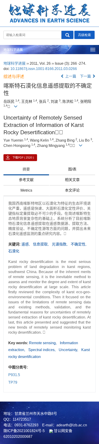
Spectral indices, (42, 350)
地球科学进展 (13, 49)
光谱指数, (60, 244)
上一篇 (70, 76)
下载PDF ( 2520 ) (23, 157)
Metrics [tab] (26, 190)
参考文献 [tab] (26, 180)
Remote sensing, (43, 343)
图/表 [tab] (72, 169)
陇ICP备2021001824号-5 (24, 431)
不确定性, (78, 244)
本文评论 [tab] (72, 190)
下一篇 (86, 76)
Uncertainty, (69, 350)
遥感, (26, 244)
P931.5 (14, 375)
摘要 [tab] (26, 169)
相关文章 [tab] (72, 180)
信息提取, (41, 244)
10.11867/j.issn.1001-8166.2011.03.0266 (43, 69)
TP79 (12, 382)
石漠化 (13, 251)
